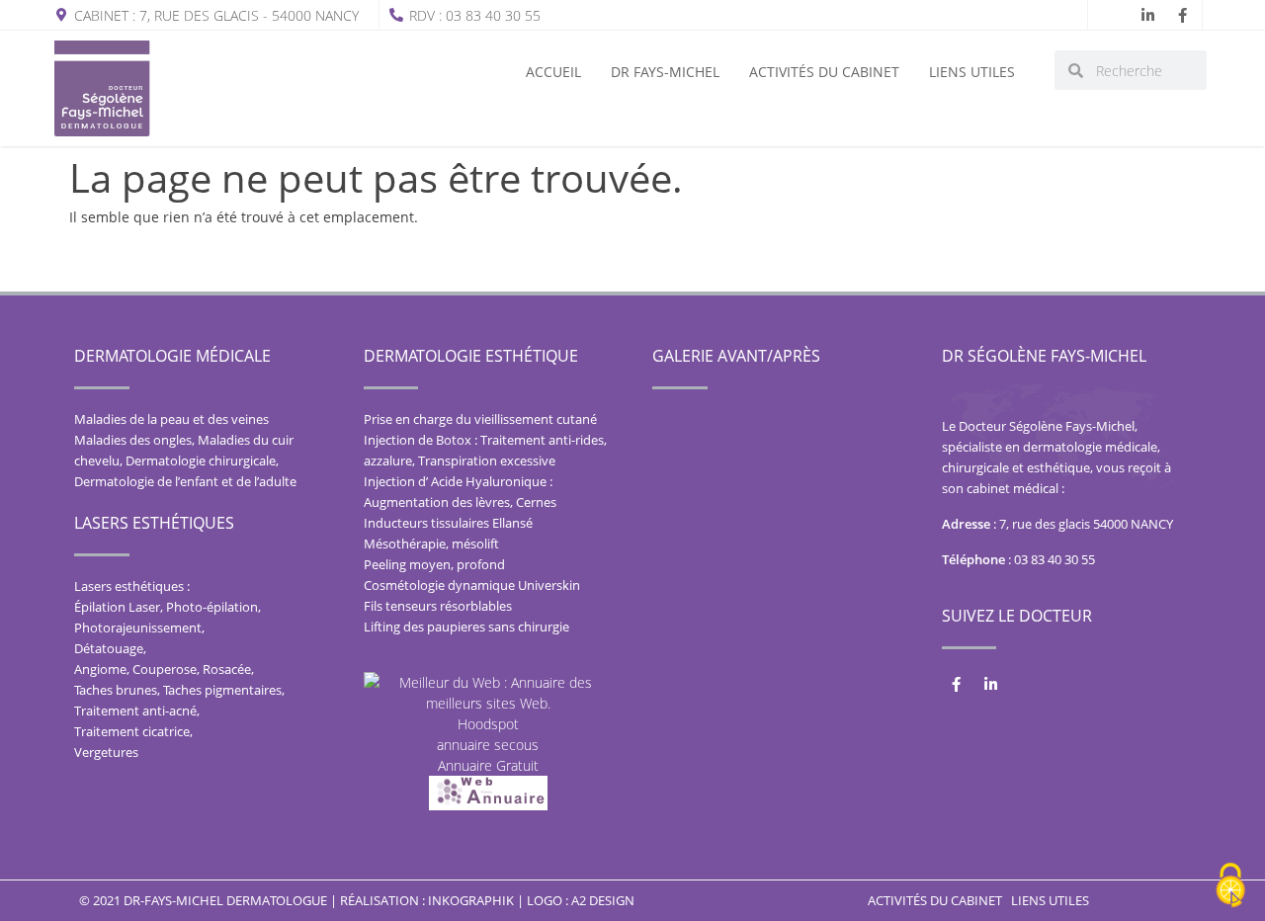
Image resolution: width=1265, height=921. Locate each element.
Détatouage (108, 648)
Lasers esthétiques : (132, 586)
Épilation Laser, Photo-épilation (166, 607)
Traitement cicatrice (132, 731)
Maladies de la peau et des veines (171, 419)
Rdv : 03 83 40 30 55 (475, 15)
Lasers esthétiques (154, 523)
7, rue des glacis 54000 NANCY (1086, 524)
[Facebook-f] (1182, 15)
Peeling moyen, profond (434, 564)
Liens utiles (972, 71)
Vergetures (106, 752)
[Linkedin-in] (1147, 15)
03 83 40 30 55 (1054, 559)
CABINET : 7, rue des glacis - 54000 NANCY (216, 15)
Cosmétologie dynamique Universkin (472, 585)
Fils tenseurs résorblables (438, 606)
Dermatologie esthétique (471, 356)
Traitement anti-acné (135, 710)
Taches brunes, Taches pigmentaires (178, 690)
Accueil (553, 71)
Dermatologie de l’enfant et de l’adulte (185, 481)
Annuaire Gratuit (488, 765)
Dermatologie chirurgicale (201, 460)
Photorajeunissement (138, 627)
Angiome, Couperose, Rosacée (162, 669)
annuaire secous (488, 744)
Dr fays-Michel (665, 71)
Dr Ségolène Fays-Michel (1044, 356)
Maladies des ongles (133, 440)
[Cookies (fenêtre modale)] (1230, 887)
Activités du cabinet (824, 71)
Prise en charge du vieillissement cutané (480, 419)
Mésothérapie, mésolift (431, 543)
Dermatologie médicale (172, 356)
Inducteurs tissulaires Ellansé (448, 523)
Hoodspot (488, 723)
